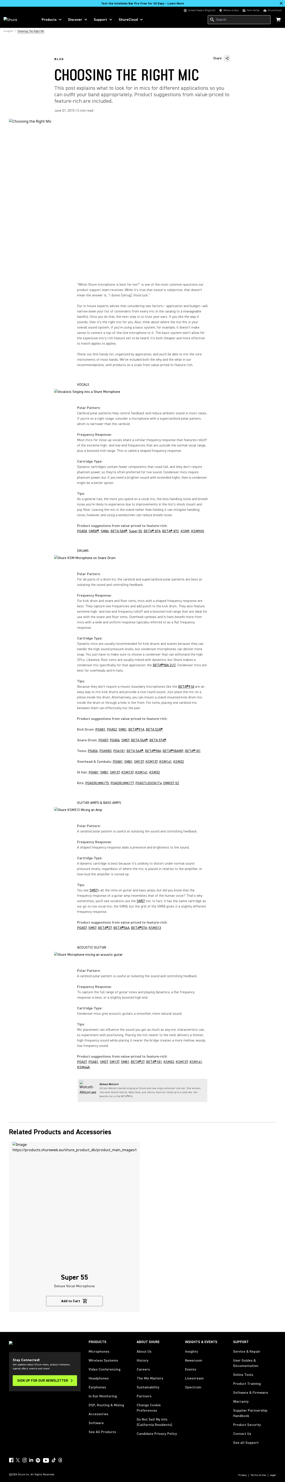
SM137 (139, 761)
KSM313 (155, 928)
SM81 (122, 729)
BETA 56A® (139, 740)
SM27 (104, 1062)
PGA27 (82, 1062)
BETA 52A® (154, 729)
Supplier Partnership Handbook (254, 1413)
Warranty (241, 1401)
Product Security (247, 1425)
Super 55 (135, 531)
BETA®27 (105, 928)
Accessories (98, 1414)
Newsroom (193, 1360)
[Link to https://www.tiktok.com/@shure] (53, 1460)
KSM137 (151, 761)
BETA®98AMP (173, 751)
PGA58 (82, 531)
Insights (191, 1351)
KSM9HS (197, 531)
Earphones (97, 1387)
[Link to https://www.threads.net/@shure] (60, 1460)
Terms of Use (258, 1475)
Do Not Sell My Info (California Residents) (154, 1422)
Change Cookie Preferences (149, 1408)
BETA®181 (193, 751)
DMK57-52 (171, 783)
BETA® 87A (152, 531)
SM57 (125, 740)
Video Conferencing (104, 1369)
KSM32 (178, 761)
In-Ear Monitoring (103, 1396)
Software (96, 1423)
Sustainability (148, 1387)
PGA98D (105, 751)
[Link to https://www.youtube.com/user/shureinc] (46, 1461)
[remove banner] (281, 3)
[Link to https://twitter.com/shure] (18, 1460)
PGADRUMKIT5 (97, 783)
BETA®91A (186, 686)
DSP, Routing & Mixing (106, 1405)
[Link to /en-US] (18, 19)
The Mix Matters (150, 1378)
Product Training (247, 1383)
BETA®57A (139, 928)
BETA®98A (153, 751)
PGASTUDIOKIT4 (148, 783)
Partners (144, 1396)
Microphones (99, 1351)
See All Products (102, 1432)
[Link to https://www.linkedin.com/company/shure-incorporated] (31, 1460)
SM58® (94, 531)
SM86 (105, 531)
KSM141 (165, 761)
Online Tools (243, 1375)
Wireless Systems (103, 1360)
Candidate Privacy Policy (157, 1434)
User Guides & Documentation (245, 1363)
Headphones (99, 1378)
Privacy (242, 1475)
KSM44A (83, 1067)
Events (190, 1369)
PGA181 (119, 751)
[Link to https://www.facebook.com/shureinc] (11, 1460)
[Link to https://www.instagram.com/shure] (24, 1460)
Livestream (194, 1378)
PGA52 (112, 729)
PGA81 (100, 729)
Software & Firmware (250, 1392)
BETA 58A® (118, 531)
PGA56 (115, 740)
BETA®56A (121, 928)
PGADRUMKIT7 (122, 783)
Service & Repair (246, 1351)
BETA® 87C (170, 531)
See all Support (246, 1442)
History (143, 1360)
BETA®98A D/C (164, 665)
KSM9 (185, 531)
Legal (273, 1475)
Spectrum (193, 1387)
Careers (143, 1369)
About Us (144, 1351)
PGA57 (103, 740)
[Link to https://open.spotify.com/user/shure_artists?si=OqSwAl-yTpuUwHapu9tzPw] (38, 1460)
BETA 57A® (157, 740)
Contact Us (242, 1434)
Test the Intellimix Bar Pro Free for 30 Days (142, 4)
